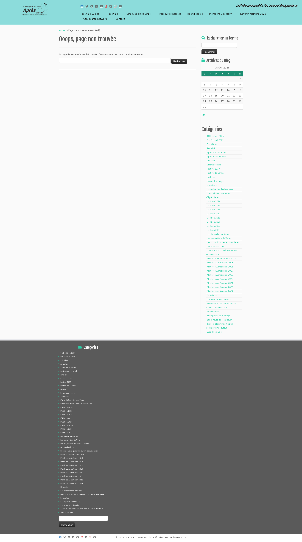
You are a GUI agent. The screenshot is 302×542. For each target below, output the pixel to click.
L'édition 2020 (213, 221)
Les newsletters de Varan (219, 238)
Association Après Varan (133, 537)
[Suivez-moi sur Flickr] (97, 6)
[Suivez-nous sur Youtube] (121, 6)
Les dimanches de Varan (218, 234)
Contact (120, 18)
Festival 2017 (213, 168)
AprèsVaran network (95, 18)
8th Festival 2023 (215, 140)
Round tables (195, 13)
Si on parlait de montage (218, 315)
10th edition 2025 (215, 136)
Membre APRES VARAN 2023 (221, 258)
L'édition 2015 (213, 205)
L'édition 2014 (213, 201)
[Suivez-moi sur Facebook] (92, 6)
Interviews (212, 185)
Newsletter (212, 295)
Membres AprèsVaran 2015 (220, 262)
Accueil (62, 30)
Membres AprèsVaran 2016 (220, 266)
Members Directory (220, 13)
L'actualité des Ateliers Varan (220, 189)
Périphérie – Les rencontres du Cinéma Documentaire (82, 494)
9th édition (212, 144)
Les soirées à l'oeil (215, 246)
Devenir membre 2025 (253, 13)
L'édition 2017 (213, 213)
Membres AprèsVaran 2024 (220, 291)
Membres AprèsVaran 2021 (220, 283)
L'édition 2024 (213, 230)
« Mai (204, 115)
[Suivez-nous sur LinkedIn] (107, 6)
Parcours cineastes (170, 13)
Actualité (211, 148)
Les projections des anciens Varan (223, 242)
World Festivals (214, 331)
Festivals (113, 13)
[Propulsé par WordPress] (156, 537)
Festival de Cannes (215, 172)
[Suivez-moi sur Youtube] (102, 6)
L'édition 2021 (213, 225)
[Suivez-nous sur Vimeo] (111, 6)
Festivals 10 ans (90, 13)
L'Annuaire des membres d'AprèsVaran (76, 404)
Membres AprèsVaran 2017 (220, 270)
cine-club (211, 160)
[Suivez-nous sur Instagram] (116, 6)
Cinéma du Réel (214, 164)
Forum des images (215, 181)
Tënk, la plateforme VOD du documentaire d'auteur (81, 509)
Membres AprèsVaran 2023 (220, 287)
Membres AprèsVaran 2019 (220, 274)
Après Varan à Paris (216, 152)
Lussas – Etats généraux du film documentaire (79, 451)
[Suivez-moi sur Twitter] (87, 6)
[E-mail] (83, 6)
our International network (219, 299)
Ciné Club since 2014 (138, 13)
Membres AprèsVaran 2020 (220, 279)
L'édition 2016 (213, 209)
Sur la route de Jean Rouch (219, 319)
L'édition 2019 (213, 217)
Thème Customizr (179, 537)
